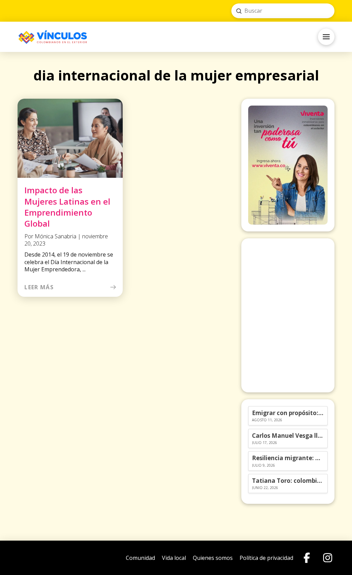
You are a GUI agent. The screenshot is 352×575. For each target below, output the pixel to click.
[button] (326, 37)
